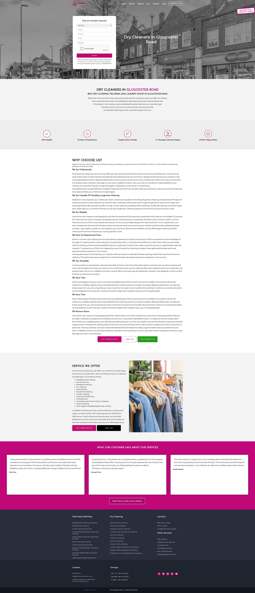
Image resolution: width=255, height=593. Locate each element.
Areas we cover (89, 590)
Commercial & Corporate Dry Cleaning (123, 532)
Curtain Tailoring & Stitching (81, 529)
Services (141, 4)
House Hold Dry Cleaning (119, 544)
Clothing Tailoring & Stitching (82, 545)
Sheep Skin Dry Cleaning (166, 542)
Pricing (131, 4)
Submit (94, 55)
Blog (164, 4)
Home (124, 4)
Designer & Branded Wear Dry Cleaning (123, 550)
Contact (156, 4)
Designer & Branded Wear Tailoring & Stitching (85, 549)
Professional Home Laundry (166, 529)
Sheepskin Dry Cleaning (80, 526)
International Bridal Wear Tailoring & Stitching (84, 554)
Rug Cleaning (162, 539)
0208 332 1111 (107, 63)
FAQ (148, 4)
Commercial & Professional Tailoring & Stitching (85, 533)
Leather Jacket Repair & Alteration (84, 558)
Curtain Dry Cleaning (117, 538)
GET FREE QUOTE (109, 339)
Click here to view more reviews (127, 501)
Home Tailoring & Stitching (81, 542)
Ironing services (162, 545)
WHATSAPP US (147, 339)
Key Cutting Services (164, 551)
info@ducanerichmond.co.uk (82, 576)
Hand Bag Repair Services (166, 554)
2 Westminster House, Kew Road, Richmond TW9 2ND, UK (83, 580)
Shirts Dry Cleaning (116, 535)
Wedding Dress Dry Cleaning (120, 529)
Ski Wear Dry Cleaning (118, 526)
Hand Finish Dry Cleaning (118, 523)
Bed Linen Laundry (163, 523)
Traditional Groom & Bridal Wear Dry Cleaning (126, 553)
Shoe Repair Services (164, 548)
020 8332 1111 (76, 573)
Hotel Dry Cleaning (116, 541)
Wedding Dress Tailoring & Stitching (84, 523)
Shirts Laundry (162, 526)
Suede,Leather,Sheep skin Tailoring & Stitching (85, 538)
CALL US (129, 339)
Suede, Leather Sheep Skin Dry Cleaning (124, 547)
